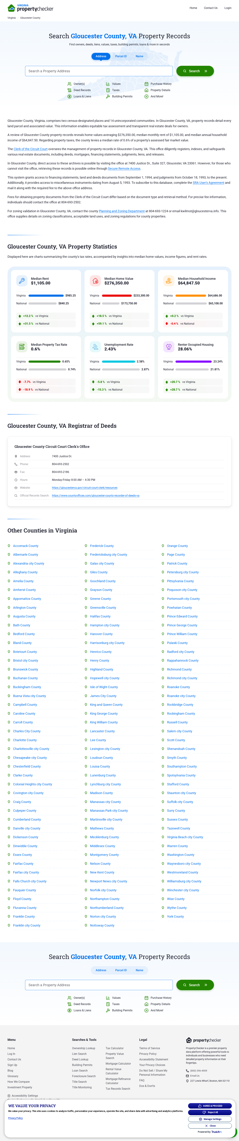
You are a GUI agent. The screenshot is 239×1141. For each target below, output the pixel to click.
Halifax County (100, 616)
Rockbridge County (180, 704)
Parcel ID (121, 56)
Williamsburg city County (184, 881)
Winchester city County (183, 890)
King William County (104, 722)
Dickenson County (25, 837)
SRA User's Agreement (208, 182)
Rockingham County (181, 713)
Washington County (180, 855)
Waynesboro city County (184, 863)
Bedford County (24, 634)
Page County (176, 554)
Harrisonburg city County (107, 643)
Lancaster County (102, 731)
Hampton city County (105, 625)
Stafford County (178, 784)
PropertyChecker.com (30, 8)
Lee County (98, 740)
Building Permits (82, 1065)
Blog (10, 1070)
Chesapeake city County (30, 758)
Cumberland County (27, 819)
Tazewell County (178, 828)
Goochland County (103, 581)
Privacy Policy (148, 1053)
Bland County (22, 643)
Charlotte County (25, 740)
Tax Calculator (115, 1048)
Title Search (79, 1081)
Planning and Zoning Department (122, 211)
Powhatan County (179, 607)
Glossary (13, 1076)
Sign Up (12, 1065)
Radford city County (180, 652)
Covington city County (28, 793)
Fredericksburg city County (108, 554)
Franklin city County (26, 925)
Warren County (177, 846)
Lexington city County (105, 749)
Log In (11, 1053)
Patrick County (177, 563)
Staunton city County (181, 793)
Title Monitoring (82, 1087)
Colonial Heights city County (32, 784)
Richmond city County (182, 678)
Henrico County (101, 652)
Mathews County (102, 828)
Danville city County (26, 828)
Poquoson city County (182, 590)
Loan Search (80, 1070)
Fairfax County (23, 863)
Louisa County (100, 766)
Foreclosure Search (84, 1076)
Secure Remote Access (124, 168)
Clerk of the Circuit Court (31, 149)
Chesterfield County (27, 766)
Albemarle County (25, 554)
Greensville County (103, 607)
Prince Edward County (182, 616)
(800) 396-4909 (198, 1070)
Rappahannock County (183, 660)
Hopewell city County (105, 678)
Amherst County (24, 590)
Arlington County (24, 607)
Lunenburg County (103, 775)
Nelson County (100, 863)
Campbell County (25, 704)
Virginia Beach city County (185, 837)
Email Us (194, 1075)
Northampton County (105, 899)
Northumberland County (107, 908)
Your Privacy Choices (152, 1065)
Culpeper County (24, 810)
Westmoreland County (182, 872)
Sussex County (177, 819)
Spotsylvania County (181, 775)
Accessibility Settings (25, 1095)
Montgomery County (104, 855)
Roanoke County (178, 687)
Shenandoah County (181, 749)
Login (227, 8)
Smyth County (177, 758)
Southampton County (182, 766)
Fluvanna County (25, 908)
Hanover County (101, 634)
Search (194, 71)
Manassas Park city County (109, 810)
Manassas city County (105, 802)
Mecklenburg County (104, 837)
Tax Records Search (118, 1088)
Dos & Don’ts (147, 1086)
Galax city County (102, 563)
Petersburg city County (183, 572)
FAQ (141, 1080)
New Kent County (102, 872)
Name (139, 56)
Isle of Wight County (104, 687)
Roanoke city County (181, 696)
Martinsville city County (106, 819)
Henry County (99, 660)
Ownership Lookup (83, 1048)
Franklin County (24, 916)
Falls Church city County (30, 881)
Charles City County (27, 731)
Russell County (177, 722)
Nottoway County (102, 925)
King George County (104, 713)
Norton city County (103, 916)
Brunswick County (25, 669)
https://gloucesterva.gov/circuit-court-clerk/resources (84, 487)
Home (193, 8)
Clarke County (23, 775)
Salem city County (179, 731)
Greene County (100, 599)
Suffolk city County (180, 802)
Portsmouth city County (183, 599)
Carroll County (23, 722)
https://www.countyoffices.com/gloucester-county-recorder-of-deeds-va (95, 495)
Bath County (21, 625)
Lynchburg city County (105, 784)
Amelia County (23, 581)
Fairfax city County (26, 872)
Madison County (101, 793)
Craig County (22, 802)
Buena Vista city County (29, 696)
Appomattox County (27, 599)
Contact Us (210, 8)
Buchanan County (25, 678)
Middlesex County (102, 846)
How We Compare (19, 1081)
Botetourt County (25, 652)
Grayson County (101, 590)
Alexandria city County (28, 563)
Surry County (176, 810)
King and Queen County (106, 704)
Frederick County (102, 546)
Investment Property (20, 1087)
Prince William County (182, 634)
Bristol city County (25, 660)
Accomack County (25, 546)
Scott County (176, 740)
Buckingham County (27, 687)
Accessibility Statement (153, 1059)
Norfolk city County (103, 890)
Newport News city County (108, 881)
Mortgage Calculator (118, 1063)
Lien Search (79, 1053)
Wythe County (177, 908)
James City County (103, 696)
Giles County (99, 572)
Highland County (101, 669)
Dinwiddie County (25, 846)
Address (101, 56)
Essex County (22, 855)
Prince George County (182, 625)
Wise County (176, 899)
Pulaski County (177, 643)
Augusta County (24, 616)
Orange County (177, 546)
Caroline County (24, 713)
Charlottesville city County (31, 749)
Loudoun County (101, 758)
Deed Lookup (80, 1059)
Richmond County (179, 669)
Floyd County (22, 899)
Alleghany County (25, 572)
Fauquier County (24, 890)
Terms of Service (149, 1048)
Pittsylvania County (180, 581)
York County (175, 916)
